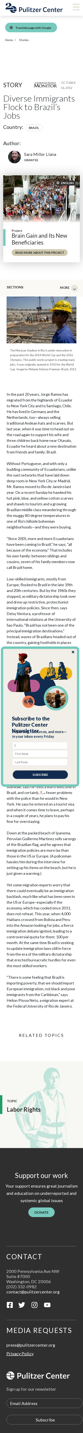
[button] (40, 725)
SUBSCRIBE (40, 774)
